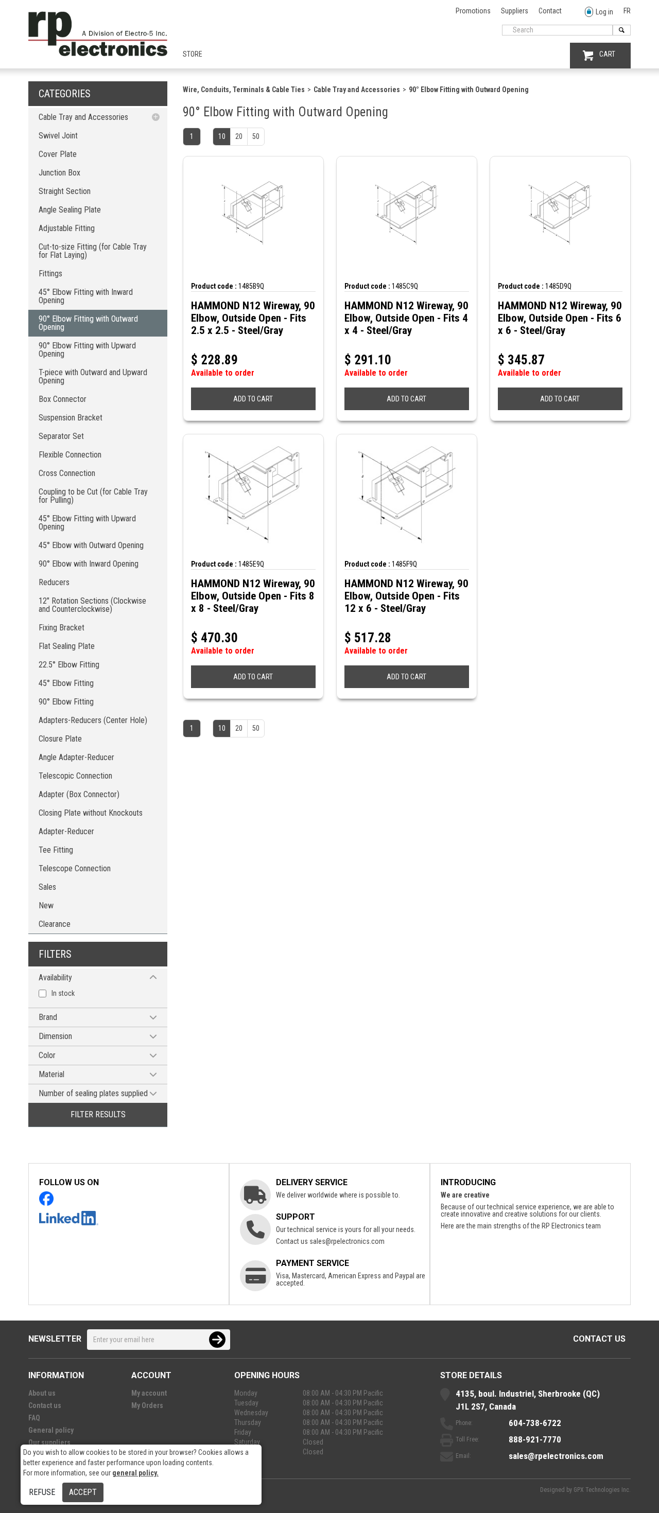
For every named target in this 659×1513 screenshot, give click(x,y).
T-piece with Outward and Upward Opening (93, 376)
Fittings (50, 273)
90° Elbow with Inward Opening (88, 564)
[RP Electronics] (97, 53)
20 (238, 136)
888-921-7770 (535, 1439)
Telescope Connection (75, 868)
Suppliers (514, 11)
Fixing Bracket (61, 627)
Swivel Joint (58, 135)
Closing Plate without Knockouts (91, 813)
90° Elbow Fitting (66, 702)
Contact (550, 11)
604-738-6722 (535, 1423)
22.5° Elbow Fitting (69, 665)
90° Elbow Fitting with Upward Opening (87, 350)
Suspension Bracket (70, 418)
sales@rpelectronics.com (347, 1241)
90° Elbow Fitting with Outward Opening (88, 323)
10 (222, 136)
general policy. (135, 1473)
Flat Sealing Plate (67, 646)
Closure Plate (60, 739)
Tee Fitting (56, 850)
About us (42, 1393)
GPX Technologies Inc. (602, 1489)
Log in (604, 12)
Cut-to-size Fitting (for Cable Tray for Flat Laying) (93, 251)
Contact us (599, 1339)
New (46, 905)
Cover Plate (58, 154)
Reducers (54, 582)
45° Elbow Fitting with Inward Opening (86, 296)
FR (627, 11)
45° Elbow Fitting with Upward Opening (87, 523)
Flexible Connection (70, 455)
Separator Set (61, 436)
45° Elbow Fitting (66, 683)
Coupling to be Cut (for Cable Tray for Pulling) (93, 496)
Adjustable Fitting (67, 228)
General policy (51, 1430)
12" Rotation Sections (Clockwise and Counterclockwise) (92, 605)
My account (149, 1393)
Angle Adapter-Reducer (76, 757)
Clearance (55, 924)
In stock (63, 993)
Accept (83, 1492)
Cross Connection (67, 473)
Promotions (473, 11)
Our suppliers (49, 1442)
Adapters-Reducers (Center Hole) (93, 720)
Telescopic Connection (75, 776)
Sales (47, 887)
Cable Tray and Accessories (83, 117)
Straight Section (65, 191)
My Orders (147, 1405)
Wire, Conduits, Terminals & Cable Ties (244, 89)
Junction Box (59, 173)
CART (607, 54)
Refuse (42, 1492)
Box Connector (62, 399)
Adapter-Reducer (66, 831)
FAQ (34, 1418)
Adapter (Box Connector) (79, 794)
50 (255, 136)
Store (192, 54)
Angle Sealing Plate (70, 210)
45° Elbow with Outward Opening (91, 545)
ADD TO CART (253, 399)
